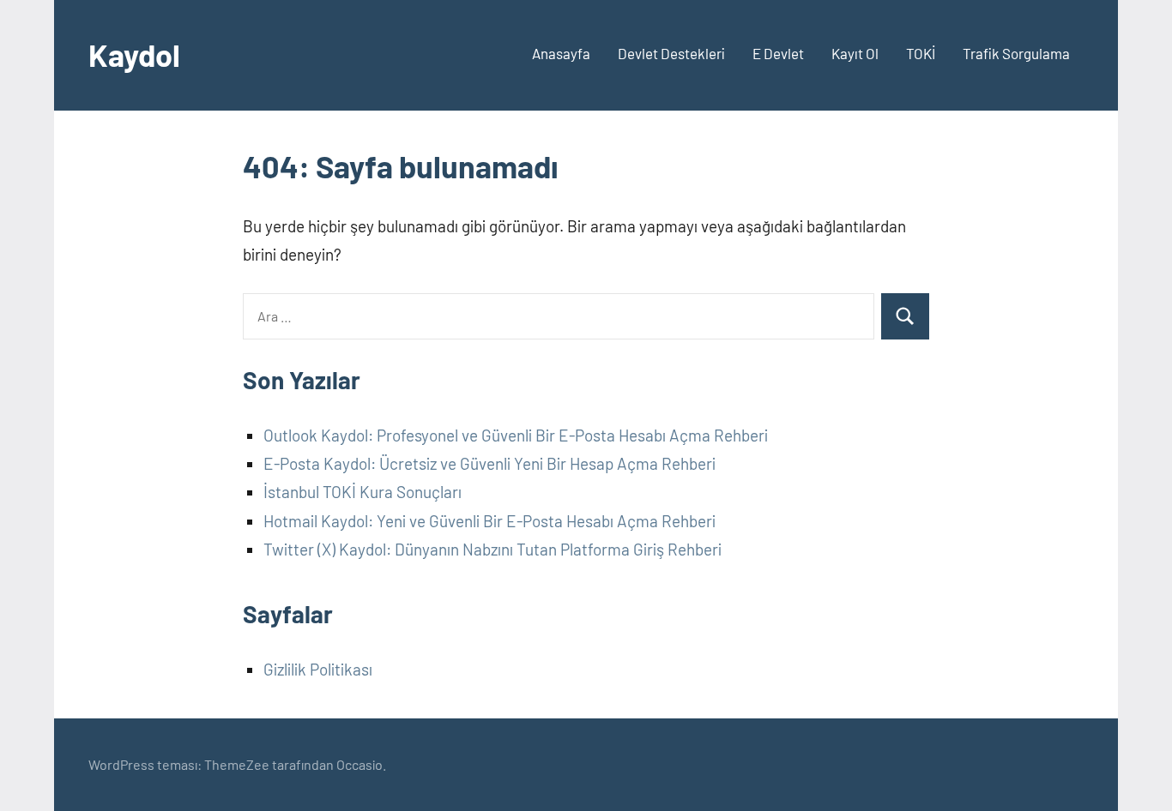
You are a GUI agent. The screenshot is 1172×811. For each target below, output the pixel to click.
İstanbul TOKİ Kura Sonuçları (362, 492)
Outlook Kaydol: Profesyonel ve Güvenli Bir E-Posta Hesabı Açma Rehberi (515, 435)
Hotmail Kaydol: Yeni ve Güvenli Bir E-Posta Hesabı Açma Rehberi (489, 521)
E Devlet (778, 53)
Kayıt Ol (855, 53)
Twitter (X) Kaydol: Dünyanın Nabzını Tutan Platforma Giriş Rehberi (492, 549)
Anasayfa (561, 53)
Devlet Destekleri (671, 53)
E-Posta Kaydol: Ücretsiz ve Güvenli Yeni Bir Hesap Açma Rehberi (489, 463)
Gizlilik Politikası (317, 669)
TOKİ (920, 53)
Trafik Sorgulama (1016, 53)
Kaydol (134, 54)
